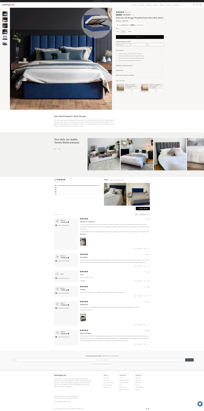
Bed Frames (138, 378)
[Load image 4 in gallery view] (4, 31)
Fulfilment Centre (108, 385)
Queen (123, 31)
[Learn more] (144, 25)
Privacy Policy (123, 387)
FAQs (121, 378)
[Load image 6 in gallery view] (4, 43)
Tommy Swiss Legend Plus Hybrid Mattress (155, 85)
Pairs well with (120, 81)
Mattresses (138, 380)
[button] (142, 5)
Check (147, 44)
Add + (132, 90)
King (118, 32)
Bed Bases (138, 382)
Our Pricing (106, 380)
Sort (136, 214)
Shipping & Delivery (124, 380)
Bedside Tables (139, 387)
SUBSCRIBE (189, 360)
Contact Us (106, 387)
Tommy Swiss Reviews (109, 382)
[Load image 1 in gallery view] (4, 13)
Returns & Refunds (124, 382)
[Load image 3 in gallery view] (4, 25)
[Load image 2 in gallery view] (4, 19)
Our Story (106, 378)
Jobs (121, 385)
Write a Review (144, 209)
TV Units (137, 385)
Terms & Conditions (124, 389)
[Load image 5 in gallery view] (4, 37)
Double (130, 32)
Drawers (137, 389)
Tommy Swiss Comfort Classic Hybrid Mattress (130, 85)
